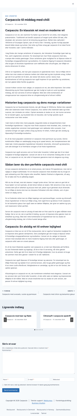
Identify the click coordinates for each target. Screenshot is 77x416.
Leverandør (35, 413)
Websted (56, 379)
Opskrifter (13, 16)
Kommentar (7, 350)
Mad (6, 16)
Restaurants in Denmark (26, 410)
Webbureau (48, 401)
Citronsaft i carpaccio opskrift (57, 316)
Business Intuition (38, 403)
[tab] (34, 329)
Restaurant (11, 410)
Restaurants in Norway (45, 410)
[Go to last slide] (5, 319)
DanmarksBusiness (63, 410)
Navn (5, 379)
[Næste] (71, 319)
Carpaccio (10, 24)
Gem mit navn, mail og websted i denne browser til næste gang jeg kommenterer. (32, 385)
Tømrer (43, 413)
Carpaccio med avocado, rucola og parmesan (19, 292)
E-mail (31, 379)
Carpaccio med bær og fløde (18, 316)
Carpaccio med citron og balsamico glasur (59, 292)
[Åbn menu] (73, 3)
